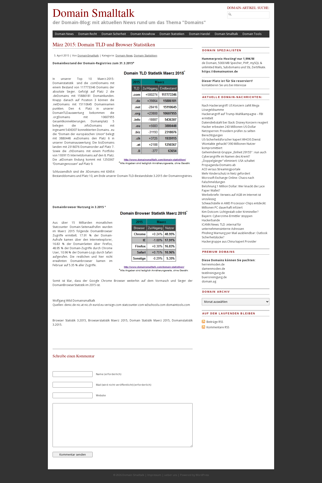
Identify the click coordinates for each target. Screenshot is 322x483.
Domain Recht (87, 34)
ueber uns (170, 475)
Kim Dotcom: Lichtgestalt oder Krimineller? (230, 212)
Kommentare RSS (217, 327)
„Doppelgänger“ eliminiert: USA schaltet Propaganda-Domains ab (228, 163)
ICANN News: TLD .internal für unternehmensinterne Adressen (223, 226)
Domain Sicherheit (114, 34)
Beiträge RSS (214, 322)
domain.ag (209, 281)
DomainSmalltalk (88, 55)
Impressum (154, 475)
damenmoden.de (213, 269)
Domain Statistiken (172, 34)
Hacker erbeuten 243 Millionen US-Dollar (229, 127)
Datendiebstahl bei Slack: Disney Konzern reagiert (235, 122)
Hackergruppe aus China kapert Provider (229, 241)
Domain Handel (199, 34)
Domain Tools (252, 34)
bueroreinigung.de (214, 277)
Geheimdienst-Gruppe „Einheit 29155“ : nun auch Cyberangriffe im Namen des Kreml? (234, 154)
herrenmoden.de (213, 264)
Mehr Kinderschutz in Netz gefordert (226, 173)
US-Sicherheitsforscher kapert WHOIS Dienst (231, 139)
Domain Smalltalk (94, 12)
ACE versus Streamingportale (221, 169)
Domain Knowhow (143, 34)
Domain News (64, 34)
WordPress (202, 475)
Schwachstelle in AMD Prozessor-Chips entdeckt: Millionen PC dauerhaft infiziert (234, 205)
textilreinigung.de (213, 273)
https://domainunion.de (220, 71)
